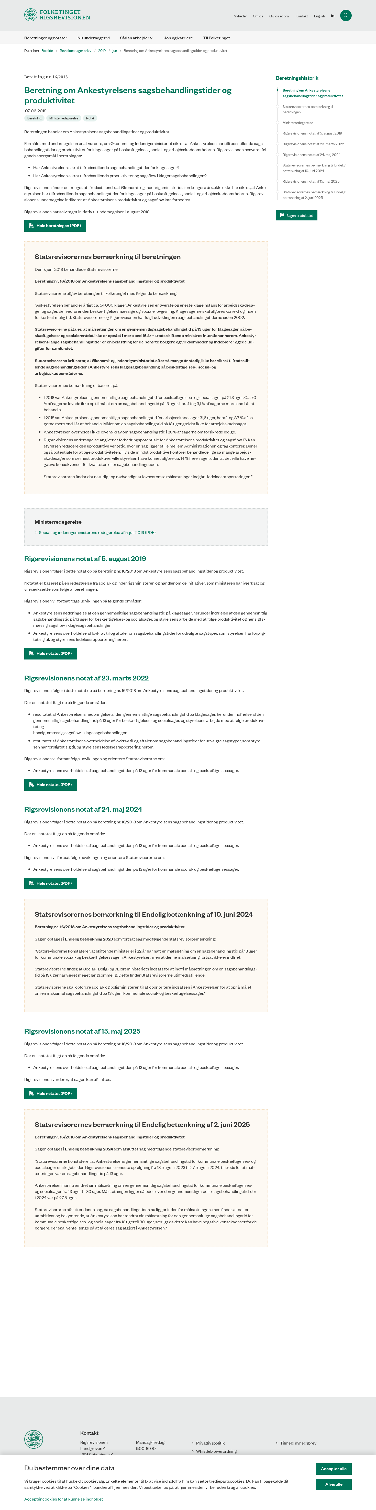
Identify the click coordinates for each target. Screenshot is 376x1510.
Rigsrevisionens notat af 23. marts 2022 (313, 143)
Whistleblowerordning (216, 1451)
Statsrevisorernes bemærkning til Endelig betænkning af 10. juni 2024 (314, 167)
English (319, 16)
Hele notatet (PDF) (54, 653)
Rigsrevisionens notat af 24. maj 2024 (311, 154)
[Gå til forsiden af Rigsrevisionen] (127, 15)
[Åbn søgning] (346, 15)
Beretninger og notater (45, 38)
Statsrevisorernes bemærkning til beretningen (308, 109)
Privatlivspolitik (210, 1443)
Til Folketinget (216, 38)
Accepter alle (334, 1468)
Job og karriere (178, 38)
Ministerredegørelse (298, 122)
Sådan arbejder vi (136, 38)
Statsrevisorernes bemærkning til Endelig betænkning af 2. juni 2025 (314, 194)
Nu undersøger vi (94, 38)
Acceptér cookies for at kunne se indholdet (63, 1499)
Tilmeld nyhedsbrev (298, 1443)
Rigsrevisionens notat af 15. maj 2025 (311, 181)
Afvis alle (333, 1484)
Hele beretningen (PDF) (59, 225)
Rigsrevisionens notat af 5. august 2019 (312, 133)
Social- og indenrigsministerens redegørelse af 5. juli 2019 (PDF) (97, 532)
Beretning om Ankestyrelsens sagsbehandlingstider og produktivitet (313, 92)
